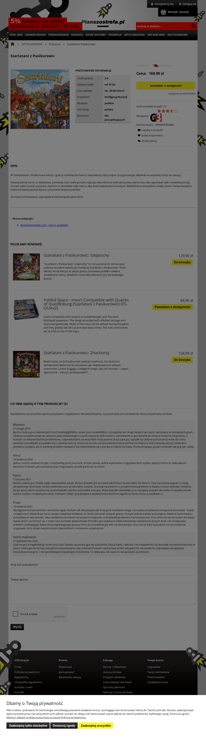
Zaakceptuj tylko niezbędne (28, 725)
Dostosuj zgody (64, 725)
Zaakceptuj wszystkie (96, 725)
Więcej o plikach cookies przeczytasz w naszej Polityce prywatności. (46, 717)
